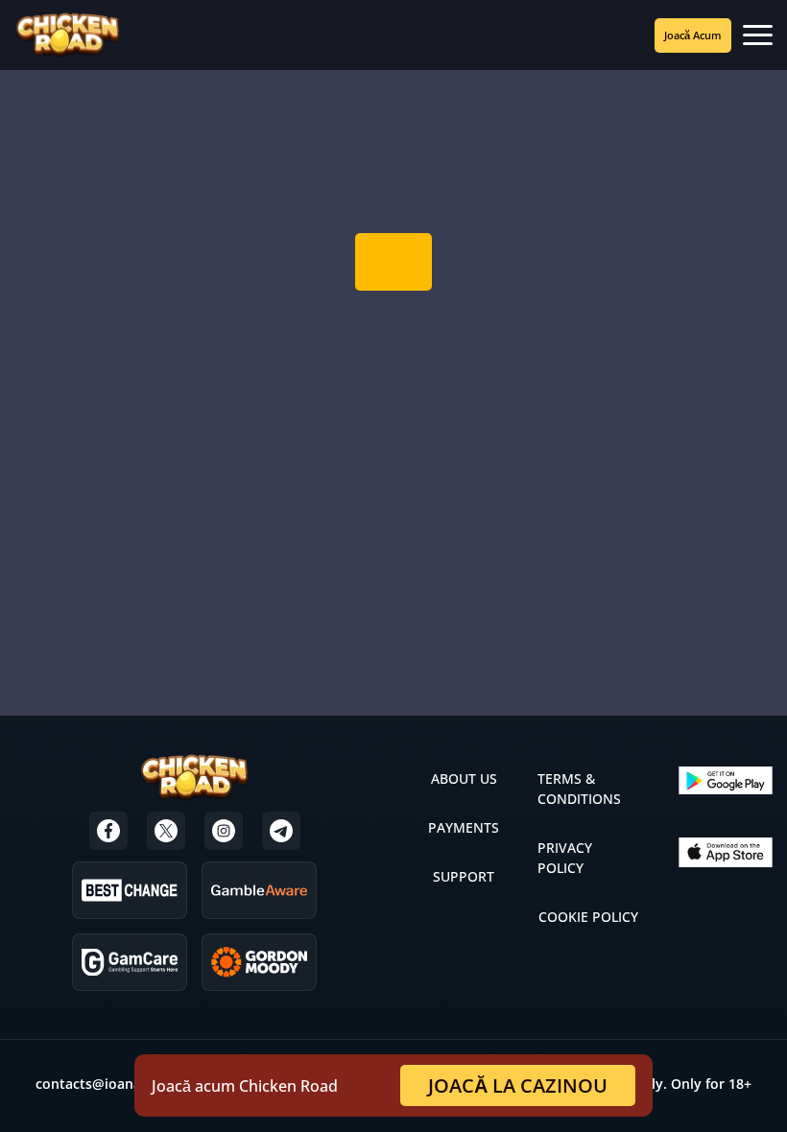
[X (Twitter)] (166, 831)
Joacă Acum (693, 35)
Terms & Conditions (579, 788)
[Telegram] (281, 831)
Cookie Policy (588, 917)
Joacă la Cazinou (518, 1085)
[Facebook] (108, 831)
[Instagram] (223, 831)
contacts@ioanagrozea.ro (119, 1083)
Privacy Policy (564, 857)
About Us (464, 778)
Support (463, 876)
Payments (463, 827)
